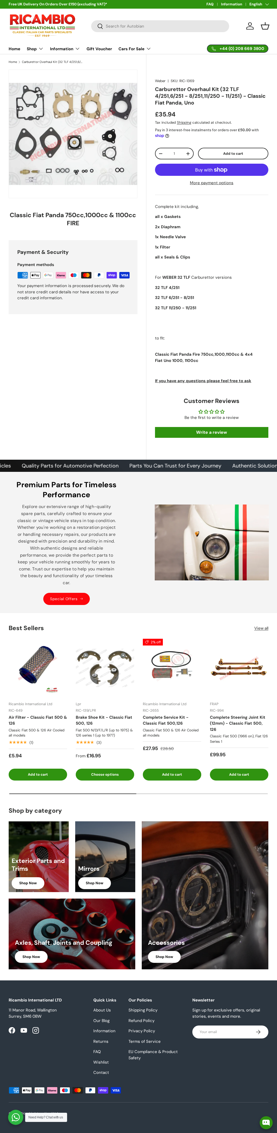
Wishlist (101, 1062)
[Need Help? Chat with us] (15, 1117)
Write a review (211, 432)
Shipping (184, 122)
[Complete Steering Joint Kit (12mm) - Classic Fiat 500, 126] (239, 668)
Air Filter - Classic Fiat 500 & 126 (38, 720)
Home (14, 49)
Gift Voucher (99, 49)
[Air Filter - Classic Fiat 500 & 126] (38, 668)
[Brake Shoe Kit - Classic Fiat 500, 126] (105, 668)
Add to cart (233, 153)
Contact (101, 1072)
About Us (102, 1010)
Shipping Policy (142, 1010)
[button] (265, 26)
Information (231, 4)
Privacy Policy (141, 1031)
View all (261, 628)
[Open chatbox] (266, 1122)
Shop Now (28, 883)
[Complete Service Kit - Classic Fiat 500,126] (172, 668)
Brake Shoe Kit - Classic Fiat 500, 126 (104, 720)
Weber (160, 81)
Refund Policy (141, 1020)
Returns (100, 1041)
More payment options (211, 183)
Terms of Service (144, 1041)
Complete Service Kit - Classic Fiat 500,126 (166, 720)
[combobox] (160, 26)
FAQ (210, 4)
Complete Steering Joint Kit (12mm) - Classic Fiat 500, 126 (237, 723)
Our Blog (101, 1020)
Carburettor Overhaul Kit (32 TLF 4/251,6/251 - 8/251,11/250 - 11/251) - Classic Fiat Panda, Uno (52, 61)
